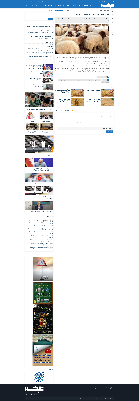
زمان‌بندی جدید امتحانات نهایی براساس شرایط (39, 109)
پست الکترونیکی (79, 122)
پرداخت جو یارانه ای (90, 80)
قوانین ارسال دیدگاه (107, 128)
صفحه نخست (106, 10)
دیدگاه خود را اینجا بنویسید (106, 116)
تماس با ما (27, 1)
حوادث (72, 5)
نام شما (110, 122)
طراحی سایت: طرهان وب (30, 398)
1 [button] (52, 136)
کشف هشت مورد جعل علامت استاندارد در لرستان (40, 36)
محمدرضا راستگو (105, 82)
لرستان (59, 5)
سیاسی (91, 5)
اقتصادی (86, 5)
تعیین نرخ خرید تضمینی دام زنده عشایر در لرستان (92, 14)
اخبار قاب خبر (98, 80)
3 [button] (52, 139)
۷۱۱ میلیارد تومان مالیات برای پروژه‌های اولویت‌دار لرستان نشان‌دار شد (35, 80)
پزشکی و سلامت (66, 5)
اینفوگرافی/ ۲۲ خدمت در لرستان (108, 388)
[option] (39, 144)
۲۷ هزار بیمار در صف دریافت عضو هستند (42, 30)
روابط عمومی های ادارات (38, 1)
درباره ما (31, 1)
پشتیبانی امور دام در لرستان (78, 80)
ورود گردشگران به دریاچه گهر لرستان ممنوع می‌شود (40, 38)
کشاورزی (100, 10)
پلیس (76, 5)
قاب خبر (96, 398)
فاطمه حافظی (101, 76)
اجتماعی (81, 5)
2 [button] (52, 138)
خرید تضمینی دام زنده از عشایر (65, 80)
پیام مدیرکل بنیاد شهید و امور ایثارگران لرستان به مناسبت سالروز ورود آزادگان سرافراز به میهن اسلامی (34, 67)
